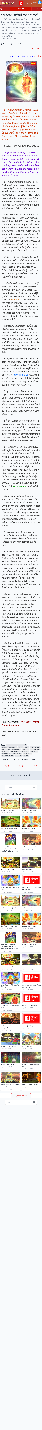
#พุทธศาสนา (17, 753)
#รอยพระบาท (11, 745)
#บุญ (26, 747)
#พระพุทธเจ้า (6, 753)
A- (33, 48)
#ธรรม (20, 747)
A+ (38, 48)
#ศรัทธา (25, 749)
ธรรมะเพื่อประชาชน (28, 44)
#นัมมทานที (22, 745)
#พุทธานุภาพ (16, 749)
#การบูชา (5, 751)
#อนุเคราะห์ (6, 749)
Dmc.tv (5, 44)
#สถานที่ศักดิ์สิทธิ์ (7, 756)
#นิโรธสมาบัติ (35, 749)
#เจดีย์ (26, 756)
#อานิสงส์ (18, 756)
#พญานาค (34, 751)
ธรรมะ (21, 8)
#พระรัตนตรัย (35, 747)
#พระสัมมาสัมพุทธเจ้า (9, 747)
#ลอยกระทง (27, 753)
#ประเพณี (25, 751)
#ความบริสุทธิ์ (15, 751)
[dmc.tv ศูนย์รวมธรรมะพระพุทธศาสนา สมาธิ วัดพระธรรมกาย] (21, 3)
